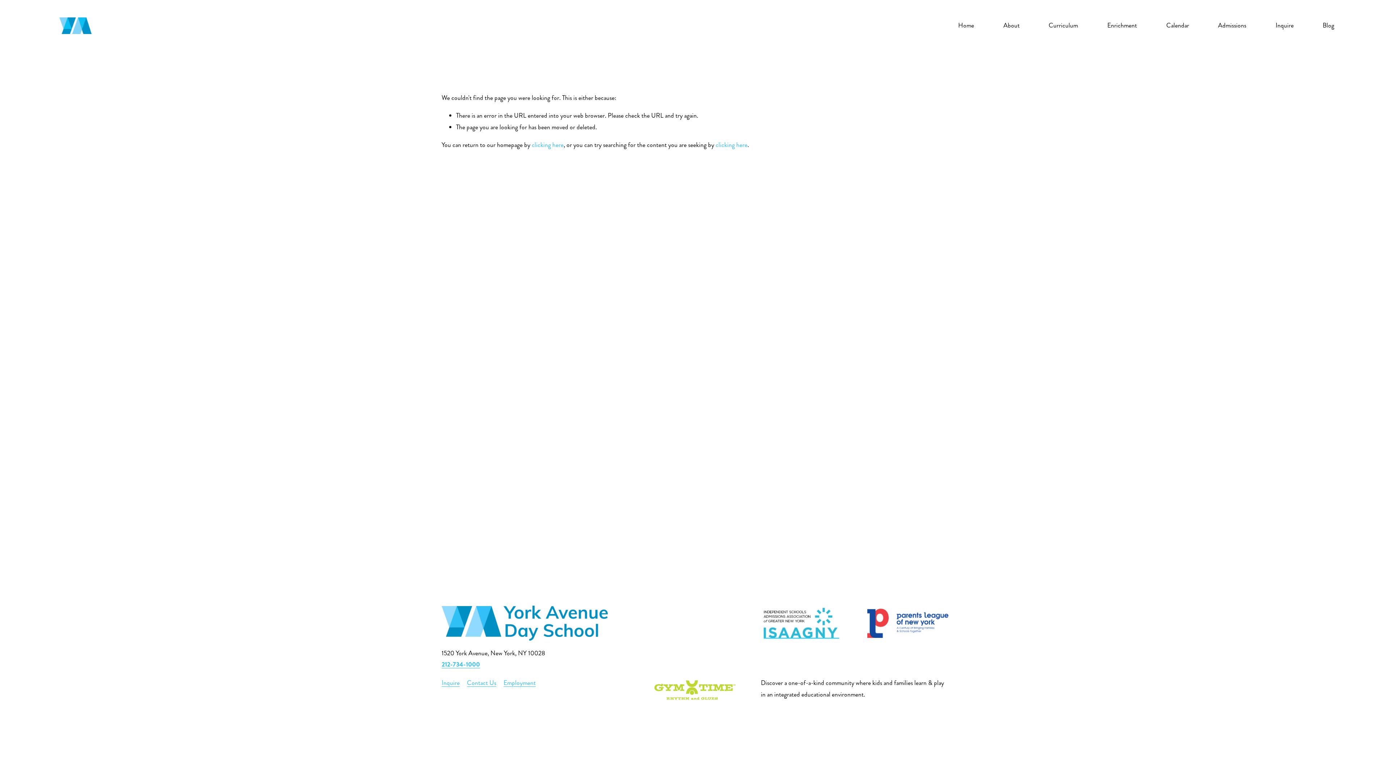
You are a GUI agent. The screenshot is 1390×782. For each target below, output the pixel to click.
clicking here (548, 145)
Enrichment (1122, 25)
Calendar (1177, 25)
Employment (520, 683)
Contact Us (481, 683)
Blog (1328, 25)
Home (966, 25)
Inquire (1285, 25)
